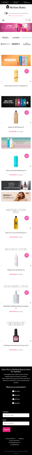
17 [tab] (20, 134)
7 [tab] (20, 93)
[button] (2, 27)
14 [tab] (12, 134)
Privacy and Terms (14, 440)
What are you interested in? (16, 387)
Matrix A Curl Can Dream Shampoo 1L (16, 232)
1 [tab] (4, 93)
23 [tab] (17, 137)
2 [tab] (7, 93)
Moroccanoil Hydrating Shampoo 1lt (16, 170)
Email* (4, 420)
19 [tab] (25, 134)
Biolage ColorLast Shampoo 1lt (16, 270)
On (6, 13)
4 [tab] (12, 93)
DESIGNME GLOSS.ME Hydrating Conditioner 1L (16, 307)
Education (17, 403)
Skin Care (17, 395)
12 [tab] (17, 95)
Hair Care (17, 391)
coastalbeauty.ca (14, 444)
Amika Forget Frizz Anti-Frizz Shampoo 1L (16, 85)
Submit (7, 429)
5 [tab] (15, 93)
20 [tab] (28, 134)
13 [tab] (9, 134)
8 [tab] (23, 93)
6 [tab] (17, 93)
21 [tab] (12, 137)
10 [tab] (28, 93)
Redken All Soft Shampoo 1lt (16, 127)
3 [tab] (9, 93)
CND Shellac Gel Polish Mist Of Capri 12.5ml (16, 345)
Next (31, 81)
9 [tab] (25, 93)
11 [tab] (15, 95)
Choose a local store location (16, 15)
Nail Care (17, 399)
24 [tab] (20, 137)
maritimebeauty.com (14, 442)
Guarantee (16, 2)
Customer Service (10, 438)
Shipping (21, 438)
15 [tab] (15, 134)
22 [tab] (15, 137)
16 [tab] (17, 134)
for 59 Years (6, 2)
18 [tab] (23, 134)
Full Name (5, 412)
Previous (1, 81)
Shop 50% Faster (27, 2)
